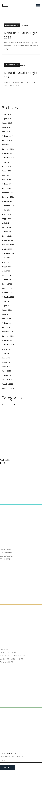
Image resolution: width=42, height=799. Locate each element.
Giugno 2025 (6, 166)
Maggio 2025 (7, 170)
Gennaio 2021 (7, 379)
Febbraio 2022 (7, 323)
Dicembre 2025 (7, 144)
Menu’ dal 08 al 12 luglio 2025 (20, 75)
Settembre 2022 (8, 297)
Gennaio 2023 (7, 284)
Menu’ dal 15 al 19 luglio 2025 (20, 35)
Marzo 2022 (6, 318)
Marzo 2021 (6, 371)
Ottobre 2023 (7, 249)
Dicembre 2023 (7, 240)
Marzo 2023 (6, 275)
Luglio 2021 (6, 353)
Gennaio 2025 (7, 188)
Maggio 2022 (7, 310)
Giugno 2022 (6, 305)
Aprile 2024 (6, 223)
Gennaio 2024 (7, 236)
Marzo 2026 (6, 131)
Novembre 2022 (8, 288)
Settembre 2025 (8, 157)
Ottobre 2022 (7, 292)
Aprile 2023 (6, 271)
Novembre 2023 (8, 244)
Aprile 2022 (6, 314)
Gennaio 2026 (7, 140)
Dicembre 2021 (7, 331)
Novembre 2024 (8, 197)
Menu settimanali (12, 25)
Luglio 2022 (6, 301)
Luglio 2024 (6, 210)
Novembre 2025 (8, 149)
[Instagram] (4, 463)
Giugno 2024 (6, 214)
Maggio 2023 (7, 266)
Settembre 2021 (8, 344)
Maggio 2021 (7, 362)
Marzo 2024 (6, 227)
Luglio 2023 (6, 257)
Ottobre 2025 (7, 153)
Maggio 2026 (7, 123)
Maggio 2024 (7, 218)
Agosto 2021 (7, 349)
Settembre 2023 (8, 253)
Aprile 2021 (6, 366)
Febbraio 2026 (7, 136)
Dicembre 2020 (7, 384)
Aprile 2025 (6, 175)
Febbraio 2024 (7, 231)
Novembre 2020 (8, 388)
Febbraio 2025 (7, 184)
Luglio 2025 (6, 162)
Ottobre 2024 (7, 201)
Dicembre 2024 (7, 192)
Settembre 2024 (8, 205)
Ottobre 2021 (7, 340)
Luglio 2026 (6, 114)
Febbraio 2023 (7, 279)
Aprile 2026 (6, 127)
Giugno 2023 (6, 262)
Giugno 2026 (6, 118)
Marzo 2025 (6, 179)
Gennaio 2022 (7, 327)
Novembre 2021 (8, 336)
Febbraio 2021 (7, 375)
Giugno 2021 (6, 358)
